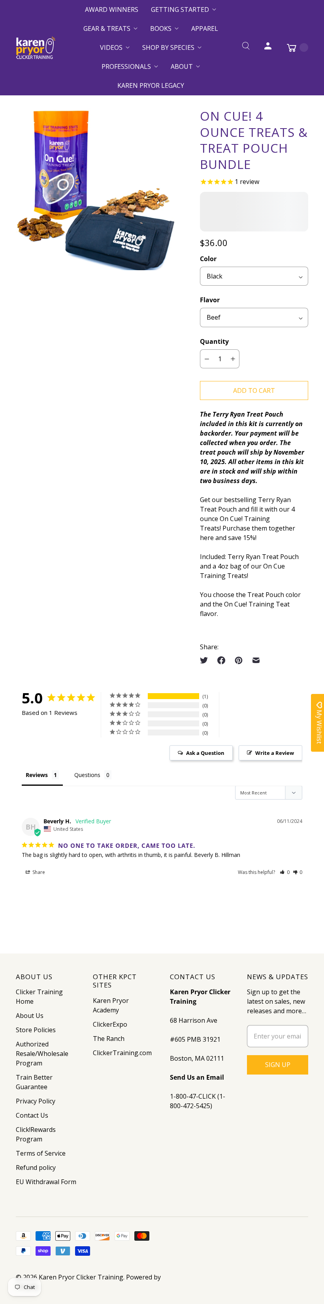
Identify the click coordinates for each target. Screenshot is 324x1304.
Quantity (214, 341)
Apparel (204, 28)
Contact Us (32, 1115)
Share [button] (38, 872)
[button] (284, 872)
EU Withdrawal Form (46, 1181)
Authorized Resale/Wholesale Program (42, 1053)
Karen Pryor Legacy (150, 85)
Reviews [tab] (37, 775)
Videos (111, 47)
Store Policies (36, 1029)
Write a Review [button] (274, 752)
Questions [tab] (87, 775)
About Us (29, 1015)
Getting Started (180, 9)
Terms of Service (41, 1153)
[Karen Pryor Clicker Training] (35, 47)
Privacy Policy (35, 1101)
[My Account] (268, 47)
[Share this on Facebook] (221, 660)
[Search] (246, 47)
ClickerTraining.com (122, 1052)
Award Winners (111, 9)
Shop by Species (168, 47)
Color (208, 258)
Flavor (210, 300)
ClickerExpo (110, 1024)
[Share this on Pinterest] (238, 660)
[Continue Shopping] (293, 47)
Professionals (126, 66)
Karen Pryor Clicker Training (81, 1277)
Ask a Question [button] (205, 752)
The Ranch (108, 1038)
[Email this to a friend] (256, 660)
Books (160, 28)
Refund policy (36, 1167)
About (182, 66)
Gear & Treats (106, 28)
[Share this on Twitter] (206, 660)
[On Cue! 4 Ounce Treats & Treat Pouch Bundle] (97, 189)
